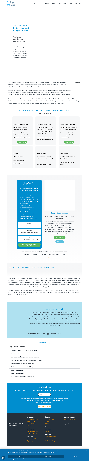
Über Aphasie (30, 425)
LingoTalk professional (32, 441)
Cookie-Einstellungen (50, 441)
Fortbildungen (63, 3)
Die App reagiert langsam (17, 373)
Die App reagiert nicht (17, 370)
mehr (75, 456)
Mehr (80, 3)
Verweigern (20, 456)
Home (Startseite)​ (15, 353)
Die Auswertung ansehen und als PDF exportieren (24, 367)
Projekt (47, 421)
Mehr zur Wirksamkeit (44, 258)
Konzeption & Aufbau (32, 433)
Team (75, 3)
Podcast (54, 3)
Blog (71, 3)
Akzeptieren (47, 456)
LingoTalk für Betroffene (33, 438)
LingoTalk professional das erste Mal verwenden (24, 350)
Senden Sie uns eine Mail (70, 419)
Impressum (48, 438)
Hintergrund (46, 3)
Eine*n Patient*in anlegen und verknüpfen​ (22, 363)
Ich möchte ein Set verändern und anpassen (22, 376)
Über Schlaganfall (31, 423)
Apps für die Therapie (32, 431)
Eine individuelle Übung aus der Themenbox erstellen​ (25, 357)
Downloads (48, 429)
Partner (47, 423)
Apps (38, 3)
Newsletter (47, 431)
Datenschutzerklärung (47, 402)
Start (33, 3)
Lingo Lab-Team (49, 419)
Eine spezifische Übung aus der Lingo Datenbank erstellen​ (26, 360)
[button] (9, 271)
